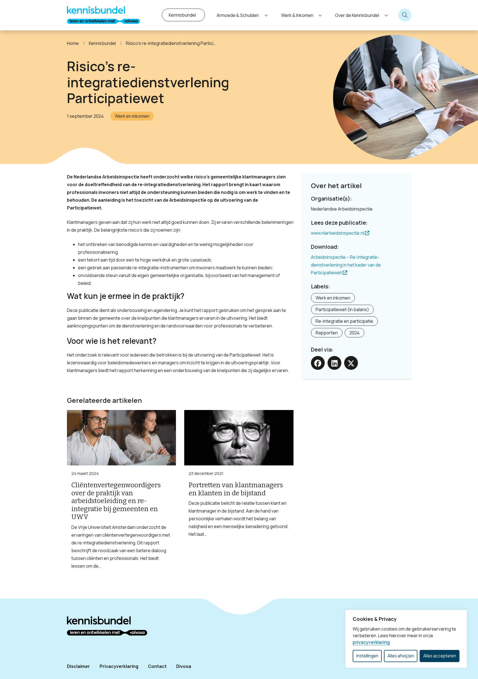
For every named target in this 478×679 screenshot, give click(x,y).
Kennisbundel (182, 15)
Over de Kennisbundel (357, 15)
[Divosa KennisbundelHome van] (103, 15)
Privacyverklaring (119, 666)
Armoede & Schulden (238, 15)
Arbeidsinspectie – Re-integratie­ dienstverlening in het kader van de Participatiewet (346, 265)
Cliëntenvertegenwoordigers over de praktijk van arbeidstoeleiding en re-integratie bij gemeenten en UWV (116, 501)
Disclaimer (78, 666)
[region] (406, 639)
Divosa (183, 666)
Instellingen (367, 656)
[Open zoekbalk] (404, 15)
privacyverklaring (371, 642)
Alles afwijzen (401, 656)
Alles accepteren (439, 656)
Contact (157, 666)
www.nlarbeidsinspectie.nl (338, 233)
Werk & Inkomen (297, 15)
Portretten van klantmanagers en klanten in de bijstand (236, 489)
